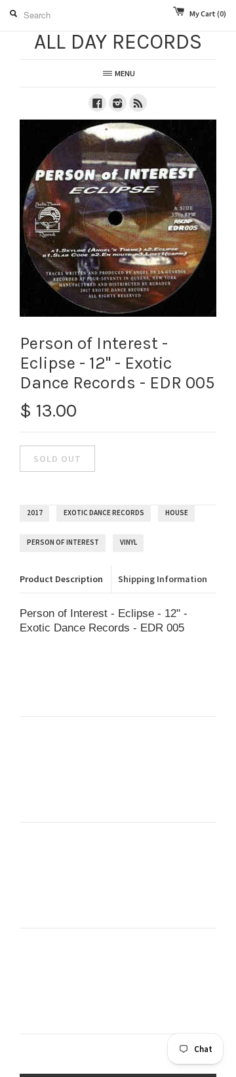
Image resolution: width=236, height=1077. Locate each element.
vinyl (128, 542)
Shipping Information (162, 579)
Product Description (61, 579)
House (176, 512)
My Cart (207, 13)
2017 (35, 512)
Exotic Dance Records (104, 512)
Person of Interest (63, 542)
